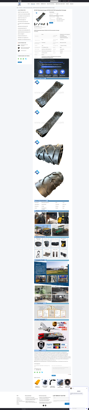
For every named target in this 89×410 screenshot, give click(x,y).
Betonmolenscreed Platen (22, 21)
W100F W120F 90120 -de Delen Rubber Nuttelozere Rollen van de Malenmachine (52, 387)
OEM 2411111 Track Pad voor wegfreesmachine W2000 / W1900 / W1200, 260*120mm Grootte (37, 387)
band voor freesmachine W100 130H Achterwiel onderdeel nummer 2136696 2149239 (25, 48)
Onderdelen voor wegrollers (22, 37)
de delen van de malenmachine (27, 7)
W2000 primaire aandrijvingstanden (41, 361)
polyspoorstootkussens (22, 35)
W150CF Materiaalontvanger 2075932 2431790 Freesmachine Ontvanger (40, 27)
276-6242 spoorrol (23, 50)
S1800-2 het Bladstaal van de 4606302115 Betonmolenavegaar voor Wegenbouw (31, 402)
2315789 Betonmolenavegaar (29, 397)
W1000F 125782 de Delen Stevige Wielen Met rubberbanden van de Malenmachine (67, 387)
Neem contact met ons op (21, 401)
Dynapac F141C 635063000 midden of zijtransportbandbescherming (45, 398)
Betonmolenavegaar (21, 19)
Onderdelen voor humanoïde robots (23, 39)
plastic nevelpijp (20, 33)
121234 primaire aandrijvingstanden (52, 361)
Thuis (17, 7)
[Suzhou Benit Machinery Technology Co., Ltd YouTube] (21, 1)
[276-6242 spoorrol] (19, 51)
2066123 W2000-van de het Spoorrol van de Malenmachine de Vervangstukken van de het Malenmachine (45, 387)
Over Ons (18, 397)
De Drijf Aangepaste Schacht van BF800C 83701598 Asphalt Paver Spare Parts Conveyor (45, 403)
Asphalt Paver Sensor (21, 17)
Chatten (51, 22)
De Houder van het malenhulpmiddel (24, 23)
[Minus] (86, 388)
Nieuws (18, 402)
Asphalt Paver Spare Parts (22, 12)
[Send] (86, 409)
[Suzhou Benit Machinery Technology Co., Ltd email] (19, 59)
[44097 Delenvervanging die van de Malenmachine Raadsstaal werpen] (60, 382)
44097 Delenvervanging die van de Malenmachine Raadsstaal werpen (60, 387)
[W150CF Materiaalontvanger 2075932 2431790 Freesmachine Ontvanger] (40, 17)
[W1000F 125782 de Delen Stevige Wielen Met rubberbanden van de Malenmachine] (67, 382)
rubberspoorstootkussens (22, 26)
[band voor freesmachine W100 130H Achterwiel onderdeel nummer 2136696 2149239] (19, 48)
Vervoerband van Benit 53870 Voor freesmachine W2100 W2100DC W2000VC (44, 400)
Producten (20, 7)
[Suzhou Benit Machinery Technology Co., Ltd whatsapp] (21, 59)
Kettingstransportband (21, 28)
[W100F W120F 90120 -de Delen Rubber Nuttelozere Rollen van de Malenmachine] (52, 382)
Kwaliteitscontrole (19, 400)
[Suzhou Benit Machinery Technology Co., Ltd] (19, 4)
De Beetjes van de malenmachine (23, 30)
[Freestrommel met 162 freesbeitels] (19, 45)
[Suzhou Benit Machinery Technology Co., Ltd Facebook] (19, 1)
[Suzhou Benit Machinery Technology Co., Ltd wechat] (24, 59)
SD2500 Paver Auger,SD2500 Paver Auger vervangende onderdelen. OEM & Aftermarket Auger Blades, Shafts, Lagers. (31, 399)
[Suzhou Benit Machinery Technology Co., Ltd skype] (26, 59)
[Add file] (70, 409)
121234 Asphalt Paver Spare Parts (63, 361)
